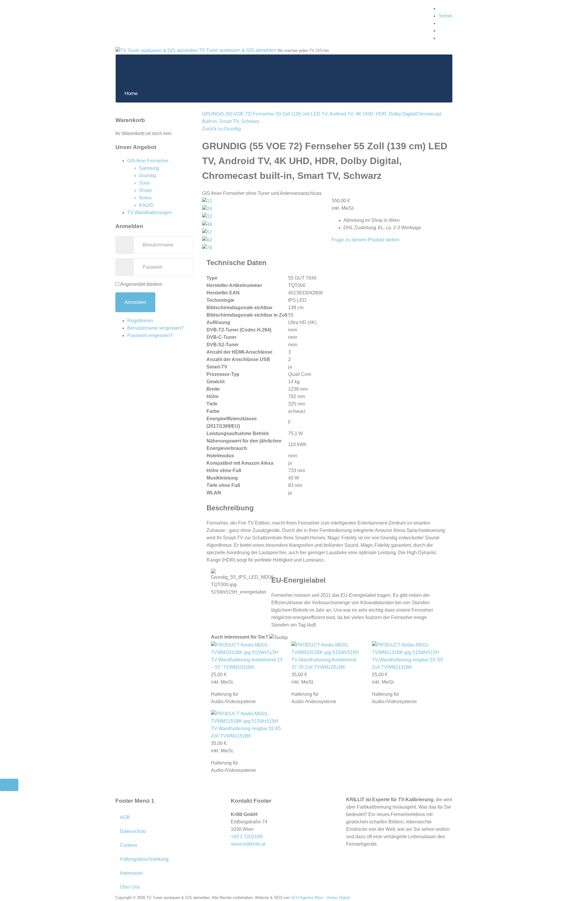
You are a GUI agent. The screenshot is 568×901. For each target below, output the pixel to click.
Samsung (149, 168)
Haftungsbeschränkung (144, 859)
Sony (144, 182)
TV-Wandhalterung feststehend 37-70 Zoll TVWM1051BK (323, 663)
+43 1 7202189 (246, 836)
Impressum (131, 873)
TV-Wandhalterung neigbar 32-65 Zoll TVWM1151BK (246, 732)
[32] (207, 216)
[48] (207, 223)
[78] (207, 247)
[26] (207, 208)
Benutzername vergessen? (155, 328)
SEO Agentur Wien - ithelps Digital (320, 897)
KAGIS (146, 205)
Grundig (147, 175)
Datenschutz (133, 831)
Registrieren (140, 320)
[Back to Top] (9, 785)
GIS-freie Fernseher (148, 160)
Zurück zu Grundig (221, 128)
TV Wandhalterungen (149, 212)
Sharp (145, 190)
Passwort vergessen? (149, 335)
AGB (125, 817)
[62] (207, 239)
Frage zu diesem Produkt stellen (365, 239)
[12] (207, 200)
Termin (445, 15)
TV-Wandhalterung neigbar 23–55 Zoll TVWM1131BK (407, 663)
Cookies (128, 845)
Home (131, 93)
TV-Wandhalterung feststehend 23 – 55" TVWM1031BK (246, 663)
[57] (207, 231)
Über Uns (130, 886)
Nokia (145, 197)
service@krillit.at (248, 844)
